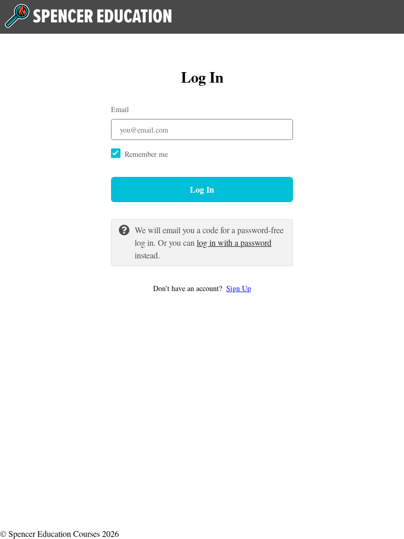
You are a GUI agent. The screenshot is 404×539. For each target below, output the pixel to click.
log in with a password (234, 242)
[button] (202, 288)
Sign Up (238, 288)
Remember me (146, 154)
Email (120, 109)
